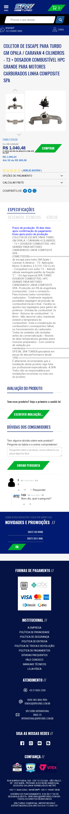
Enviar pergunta (28, 465)
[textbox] (27, 19)
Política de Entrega (34, 641)
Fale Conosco (34, 659)
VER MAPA (19, 783)
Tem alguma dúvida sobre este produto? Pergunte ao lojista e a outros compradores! (32, 442)
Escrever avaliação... (28, 414)
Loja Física (35, 668)
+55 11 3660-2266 (37, 690)
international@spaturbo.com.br (37, 718)
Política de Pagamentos (34, 650)
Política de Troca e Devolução (34, 646)
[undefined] (45, 111)
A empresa (34, 627)
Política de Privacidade (34, 632)
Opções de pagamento (17, 175)
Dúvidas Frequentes (35, 655)
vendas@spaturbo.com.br (37, 703)
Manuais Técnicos (34, 664)
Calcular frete (13, 182)
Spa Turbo (24, 7)
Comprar (48, 148)
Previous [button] (15, 90)
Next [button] (19, 134)
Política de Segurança (34, 636)
